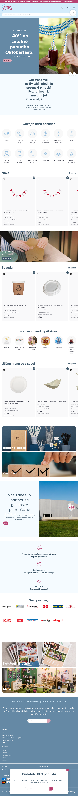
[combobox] (39, 14)
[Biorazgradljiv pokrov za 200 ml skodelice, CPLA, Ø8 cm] (52, 296)
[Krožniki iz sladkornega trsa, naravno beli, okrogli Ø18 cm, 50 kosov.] (18, 392)
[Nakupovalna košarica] (68, 8)
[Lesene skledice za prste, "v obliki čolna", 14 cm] (52, 391)
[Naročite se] (51, 789)
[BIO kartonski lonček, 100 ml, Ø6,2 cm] (18, 295)
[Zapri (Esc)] (67, 770)
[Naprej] (74, 74)
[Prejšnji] (70, 74)
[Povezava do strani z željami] (63, 8)
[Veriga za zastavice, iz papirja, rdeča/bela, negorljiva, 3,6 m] (18, 201)
